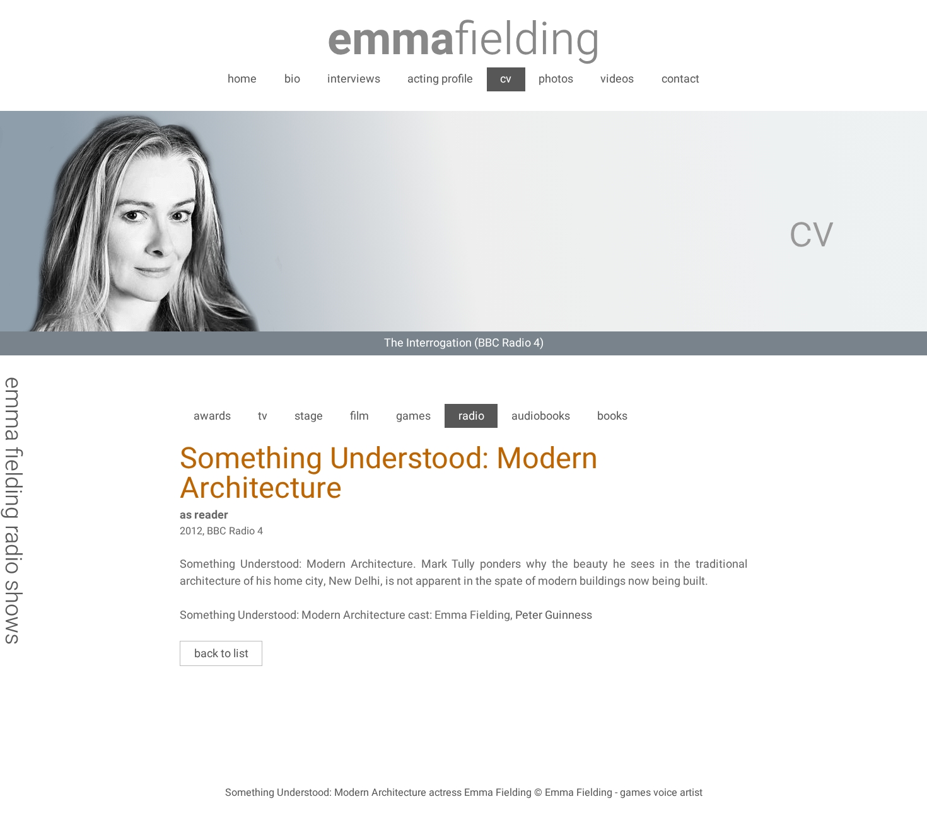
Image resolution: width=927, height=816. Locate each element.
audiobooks (540, 416)
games (413, 416)
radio (471, 416)
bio (292, 79)
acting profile (440, 79)
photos (556, 79)
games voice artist (661, 792)
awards (212, 416)
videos (617, 79)
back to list (221, 653)
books (612, 416)
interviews (353, 79)
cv (505, 79)
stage (308, 416)
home (242, 79)
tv (262, 416)
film (359, 416)
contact (680, 79)
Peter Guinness (553, 615)
